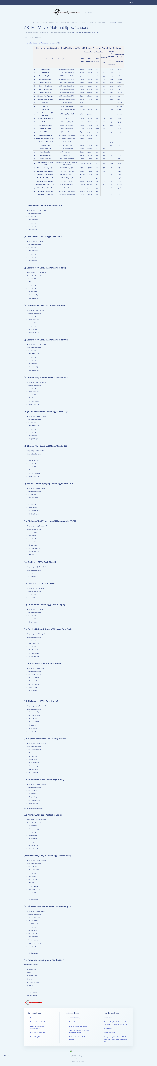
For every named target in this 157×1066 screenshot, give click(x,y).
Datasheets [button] (102, 22)
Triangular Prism (109, 1033)
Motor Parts (108, 1028)
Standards (112, 22)
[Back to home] (67, 12)
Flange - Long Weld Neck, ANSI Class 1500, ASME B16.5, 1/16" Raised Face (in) (116, 1039)
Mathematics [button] (53, 22)
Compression (108, 1018)
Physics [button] (83, 22)
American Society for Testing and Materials (41, 43)
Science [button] (44, 22)
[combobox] (93, 12)
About (26, 3)
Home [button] (37, 22)
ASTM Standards (35, 37)
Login (131, 2)
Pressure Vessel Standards (39, 1022)
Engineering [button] (65, 22)
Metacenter (72, 1022)
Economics (92, 22)
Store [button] (120, 22)
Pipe (31, 1018)
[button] (131, 2)
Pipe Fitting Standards (37, 1037)
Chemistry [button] (75, 22)
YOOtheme (81, 1061)
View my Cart (35, 3)
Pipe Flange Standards (37, 1033)
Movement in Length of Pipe (78, 1026)
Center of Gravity (74, 1018)
